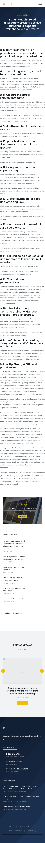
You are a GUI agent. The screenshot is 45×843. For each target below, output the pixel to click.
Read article (22, 703)
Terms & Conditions (15, 831)
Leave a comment (19, 792)
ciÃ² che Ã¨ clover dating (23, 340)
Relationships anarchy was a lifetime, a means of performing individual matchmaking (22, 691)
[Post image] (22, 671)
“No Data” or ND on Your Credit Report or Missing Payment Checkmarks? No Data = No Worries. (20, 787)
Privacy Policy (31, 831)
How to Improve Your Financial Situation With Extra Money (21, 797)
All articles (21, 650)
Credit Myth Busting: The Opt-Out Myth (17, 806)
